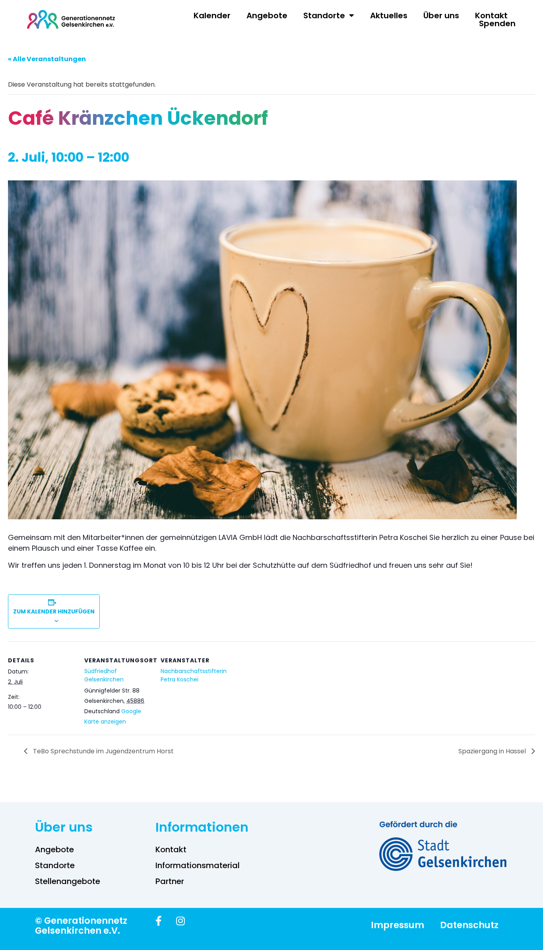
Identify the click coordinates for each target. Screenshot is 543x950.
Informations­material (197, 865)
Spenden (497, 23)
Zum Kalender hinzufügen (54, 611)
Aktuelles (388, 15)
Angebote (266, 15)
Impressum (397, 925)
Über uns (441, 15)
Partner (169, 881)
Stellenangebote (67, 881)
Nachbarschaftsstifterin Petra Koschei (194, 675)
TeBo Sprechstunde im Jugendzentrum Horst (102, 751)
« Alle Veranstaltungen (47, 59)
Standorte (324, 15)
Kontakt (491, 15)
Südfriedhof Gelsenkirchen (104, 675)
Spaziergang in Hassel (492, 751)
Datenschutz (469, 925)
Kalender (212, 15)
